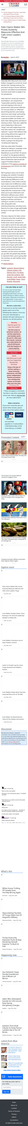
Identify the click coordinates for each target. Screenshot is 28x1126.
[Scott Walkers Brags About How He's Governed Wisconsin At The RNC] (14, 683)
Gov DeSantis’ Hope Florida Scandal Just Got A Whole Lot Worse (10, 975)
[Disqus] (14, 804)
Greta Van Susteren (13, 275)
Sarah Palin (21, 277)
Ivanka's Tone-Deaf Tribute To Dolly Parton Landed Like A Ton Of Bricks (12, 1028)
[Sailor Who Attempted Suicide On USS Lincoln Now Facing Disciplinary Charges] (12, 991)
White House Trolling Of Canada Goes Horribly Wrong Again (11, 890)
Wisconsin (16, 281)
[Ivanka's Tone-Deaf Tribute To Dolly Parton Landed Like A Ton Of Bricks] (12, 1017)
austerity (10, 268)
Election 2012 (11, 273)
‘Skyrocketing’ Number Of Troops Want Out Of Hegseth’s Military (12, 915)
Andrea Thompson (7, 949)
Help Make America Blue (12, 1070)
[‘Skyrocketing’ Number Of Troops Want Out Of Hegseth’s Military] (12, 905)
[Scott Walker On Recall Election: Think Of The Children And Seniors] (14, 707)
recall (15, 277)
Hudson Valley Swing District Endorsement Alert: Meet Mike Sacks (14, 1057)
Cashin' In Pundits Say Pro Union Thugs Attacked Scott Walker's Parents (12, 667)
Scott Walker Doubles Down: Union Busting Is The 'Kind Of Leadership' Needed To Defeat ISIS (13, 616)
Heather (6, 57)
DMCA (14, 1117)
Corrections (14, 1120)
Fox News (20, 273)
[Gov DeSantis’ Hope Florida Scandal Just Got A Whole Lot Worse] (12, 964)
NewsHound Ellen (6, 920)
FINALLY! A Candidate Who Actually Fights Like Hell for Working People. (15, 1064)
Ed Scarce (4, 895)
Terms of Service (13, 742)
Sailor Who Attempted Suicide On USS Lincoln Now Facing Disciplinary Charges (12, 1002)
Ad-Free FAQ (21, 395)
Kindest (9, 419)
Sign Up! (6, 1092)
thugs (18, 279)
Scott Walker (11, 279)
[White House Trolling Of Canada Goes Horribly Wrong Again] (12, 880)
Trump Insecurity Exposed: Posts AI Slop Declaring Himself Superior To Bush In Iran (11, 941)
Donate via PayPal (19, 415)
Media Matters (8, 264)
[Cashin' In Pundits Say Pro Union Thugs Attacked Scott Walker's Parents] (14, 656)
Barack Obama (19, 268)
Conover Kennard (6, 981)
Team (14, 1102)
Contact (14, 1108)
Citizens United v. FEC (14, 270)
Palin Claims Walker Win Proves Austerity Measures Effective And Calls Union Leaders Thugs (13, 32)
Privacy (14, 1114)
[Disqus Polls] (14, 765)
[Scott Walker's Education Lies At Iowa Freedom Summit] (14, 631)
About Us (14, 1105)
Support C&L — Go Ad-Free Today (14, 1)
